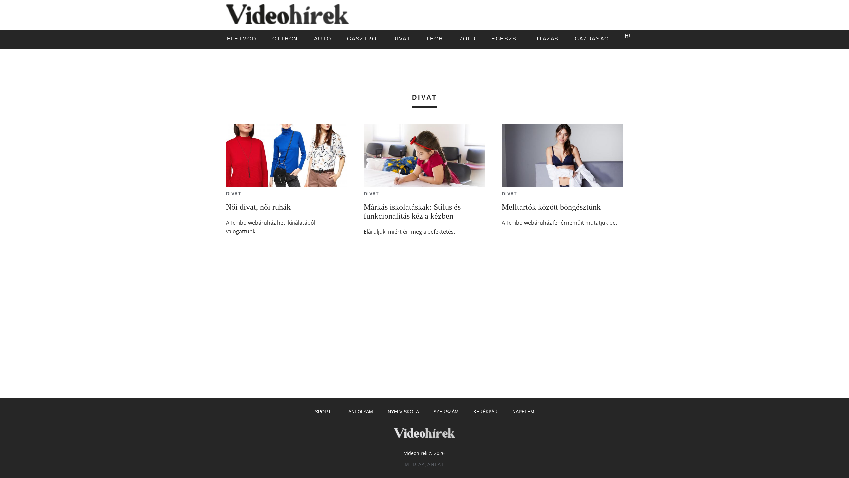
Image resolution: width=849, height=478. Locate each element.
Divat (233, 193)
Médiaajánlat (424, 464)
